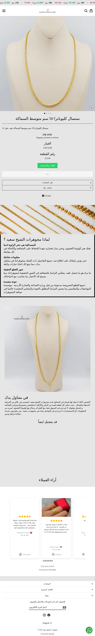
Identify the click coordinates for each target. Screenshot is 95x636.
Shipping (39, 138)
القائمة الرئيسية (47, 590)
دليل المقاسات (47, 182)
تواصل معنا (47, 188)
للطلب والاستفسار (47, 165)
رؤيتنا (47, 596)
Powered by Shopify (47, 634)
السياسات (46, 584)
